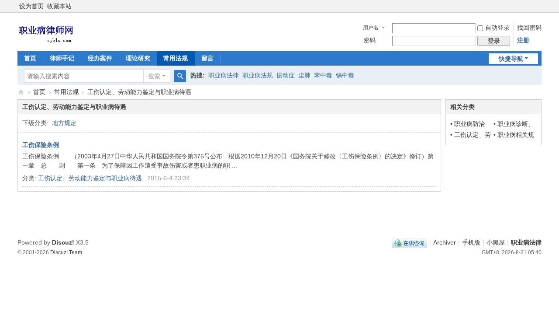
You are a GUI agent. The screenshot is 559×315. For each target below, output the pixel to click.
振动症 (285, 75)
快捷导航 (511, 58)
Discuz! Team (66, 252)
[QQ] (409, 242)
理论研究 (138, 58)
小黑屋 (496, 242)
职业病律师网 (20, 92)
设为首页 (31, 6)
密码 (369, 40)
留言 (207, 58)
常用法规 (175, 58)
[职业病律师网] (45, 31)
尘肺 (304, 75)
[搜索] (180, 76)
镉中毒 (345, 75)
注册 (523, 40)
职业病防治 (469, 123)
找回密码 (529, 27)
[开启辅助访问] (539, 6)
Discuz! (63, 242)
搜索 (154, 76)
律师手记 (62, 58)
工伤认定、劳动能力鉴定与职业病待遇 (90, 178)
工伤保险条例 (40, 144)
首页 (30, 58)
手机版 (471, 242)
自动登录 (497, 27)
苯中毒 (323, 75)
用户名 (371, 27)
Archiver (444, 242)
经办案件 (100, 58)
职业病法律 (223, 75)
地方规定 (64, 122)
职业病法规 (257, 75)
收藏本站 (59, 6)
